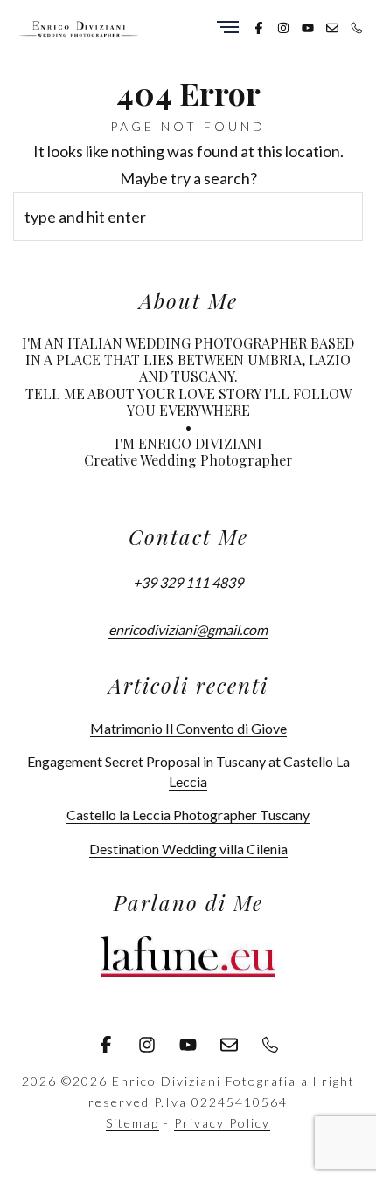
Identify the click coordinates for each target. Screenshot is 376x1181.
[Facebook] (259, 26)
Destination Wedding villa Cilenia (188, 848)
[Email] (332, 26)
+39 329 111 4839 (188, 582)
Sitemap (132, 1122)
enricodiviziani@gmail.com (188, 629)
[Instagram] (283, 26)
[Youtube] (308, 26)
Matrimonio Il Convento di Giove (188, 728)
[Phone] (357, 26)
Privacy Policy (222, 1122)
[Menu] (228, 28)
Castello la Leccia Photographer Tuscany (188, 814)
